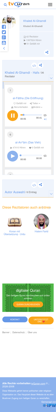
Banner (5, 332)
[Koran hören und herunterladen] (18, 4)
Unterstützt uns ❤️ (41, 320)
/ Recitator (24, 74)
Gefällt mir (21, 103)
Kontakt (15, 319)
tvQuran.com (38, 383)
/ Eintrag (21, 192)
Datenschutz (18, 332)
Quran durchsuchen (28, 304)
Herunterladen (20, 106)
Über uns (32, 332)
